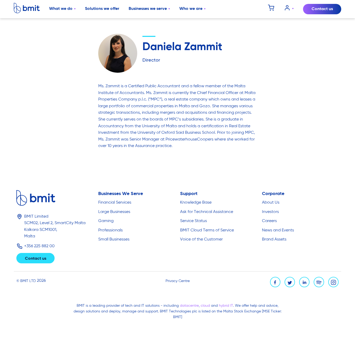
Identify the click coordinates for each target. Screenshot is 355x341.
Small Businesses (113, 239)
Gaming (106, 221)
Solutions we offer (102, 9)
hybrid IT (226, 305)
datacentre (189, 305)
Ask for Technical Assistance (206, 212)
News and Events (278, 230)
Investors (270, 212)
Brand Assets (274, 239)
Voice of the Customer (201, 239)
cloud (206, 305)
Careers (269, 221)
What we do (61, 9)
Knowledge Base (196, 202)
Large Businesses (114, 212)
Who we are (190, 9)
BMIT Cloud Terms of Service (207, 230)
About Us (270, 202)
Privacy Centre (178, 281)
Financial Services (114, 202)
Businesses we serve (148, 9)
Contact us (322, 9)
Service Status (193, 221)
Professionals (110, 230)
